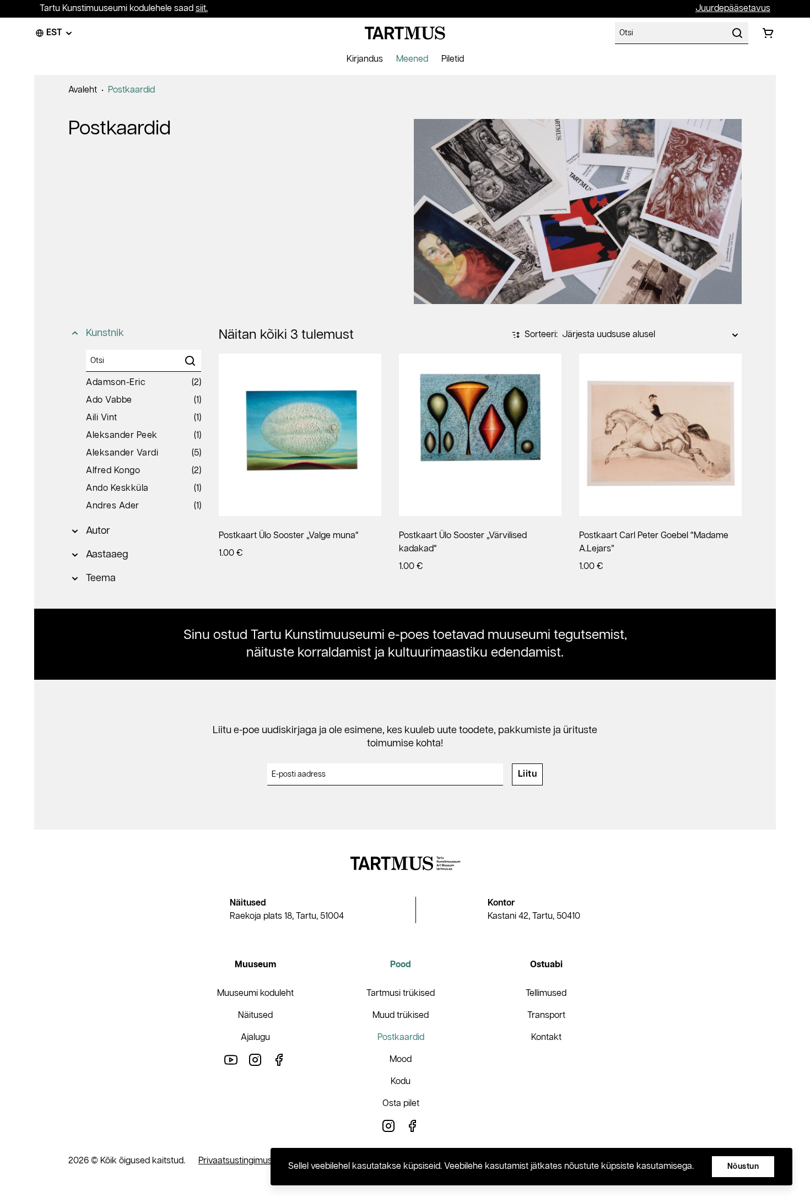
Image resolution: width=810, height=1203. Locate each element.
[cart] (768, 33)
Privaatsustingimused (240, 1161)
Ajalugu (255, 1037)
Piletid (452, 59)
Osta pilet (400, 1103)
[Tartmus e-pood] (405, 33)
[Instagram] (255, 1059)
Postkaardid (131, 90)
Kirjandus (365, 59)
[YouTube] (230, 1059)
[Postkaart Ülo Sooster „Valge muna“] (300, 435)
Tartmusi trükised (400, 993)
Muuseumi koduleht (255, 993)
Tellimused (546, 993)
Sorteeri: (541, 334)
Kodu (401, 1081)
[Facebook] (279, 1059)
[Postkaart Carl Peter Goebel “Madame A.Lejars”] (660, 435)
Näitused (255, 1015)
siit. (202, 8)
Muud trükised (400, 1015)
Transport (546, 1015)
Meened (412, 59)
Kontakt (546, 1037)
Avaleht (82, 90)
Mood (401, 1059)
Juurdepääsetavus (732, 8)
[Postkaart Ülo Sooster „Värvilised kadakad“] (480, 435)
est (54, 32)
